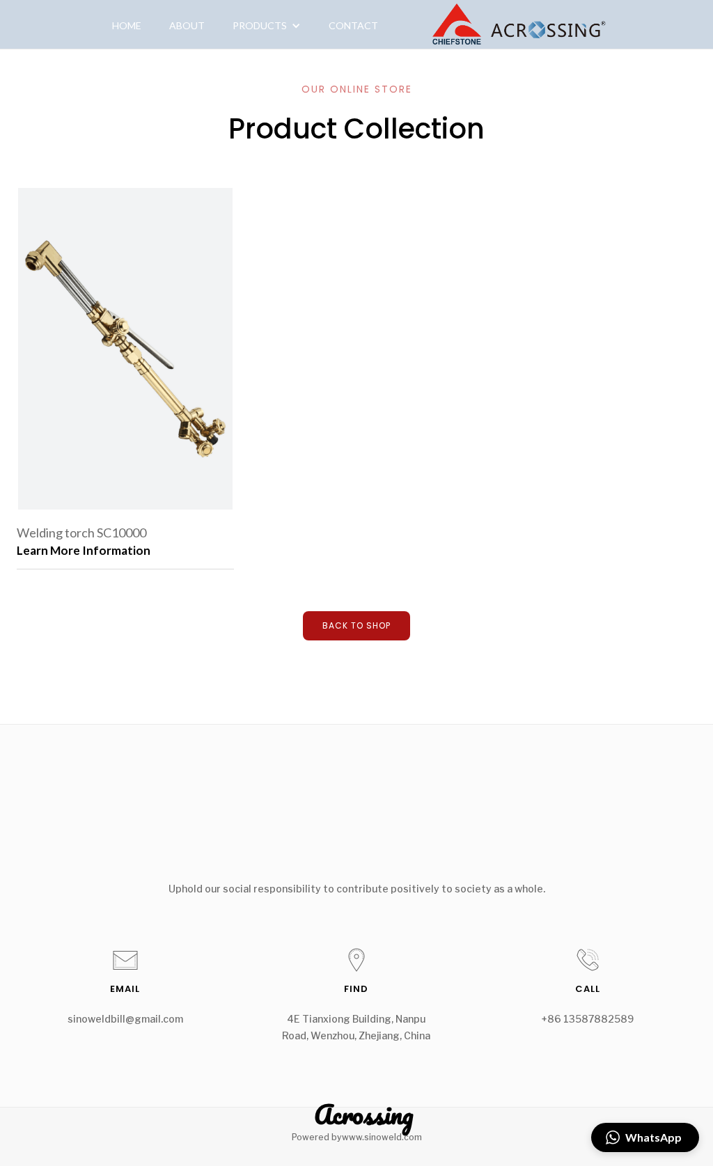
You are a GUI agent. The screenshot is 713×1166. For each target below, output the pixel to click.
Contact (353, 25)
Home (126, 25)
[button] (267, 26)
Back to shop (356, 625)
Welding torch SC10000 (81, 532)
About (187, 25)
